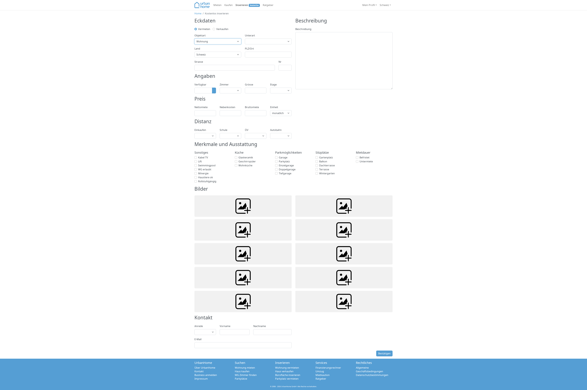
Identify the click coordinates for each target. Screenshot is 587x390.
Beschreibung (303, 29)
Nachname (259, 326)
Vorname (225, 326)
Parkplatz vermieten (287, 378)
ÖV (246, 130)
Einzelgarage (286, 165)
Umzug (320, 371)
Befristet (364, 157)
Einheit (274, 107)
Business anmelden (205, 375)
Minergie (203, 173)
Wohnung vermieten (287, 367)
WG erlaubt (204, 169)
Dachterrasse (327, 165)
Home (197, 13)
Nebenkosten (227, 107)
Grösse (249, 84)
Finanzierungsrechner (328, 367)
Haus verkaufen (284, 371)
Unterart (250, 35)
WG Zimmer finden (246, 375)
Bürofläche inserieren (287, 375)
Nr (280, 61)
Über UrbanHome (204, 367)
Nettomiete (201, 107)
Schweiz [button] (384, 5)
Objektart (200, 35)
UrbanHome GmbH (289, 386)
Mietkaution (323, 375)
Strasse (198, 61)
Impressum (201, 378)
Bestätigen (384, 353)
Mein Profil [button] (368, 5)
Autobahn (276, 130)
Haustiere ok (205, 177)
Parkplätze (241, 378)
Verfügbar (200, 84)
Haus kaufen (242, 371)
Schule (223, 130)
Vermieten (204, 29)
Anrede (198, 326)
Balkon (323, 161)
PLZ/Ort (249, 48)
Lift (200, 161)
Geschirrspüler (247, 161)
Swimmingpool (207, 165)
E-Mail (197, 339)
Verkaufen (222, 29)
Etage (273, 84)
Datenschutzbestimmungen (372, 375)
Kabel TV (203, 157)
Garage (283, 157)
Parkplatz (284, 161)
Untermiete (366, 161)
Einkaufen (200, 130)
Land (197, 48)
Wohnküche (245, 165)
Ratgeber (268, 5)
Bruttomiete (252, 107)
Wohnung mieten (245, 367)
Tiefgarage (285, 173)
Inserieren (247, 5)
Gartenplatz (326, 157)
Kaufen (228, 5)
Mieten (217, 5)
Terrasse (324, 169)
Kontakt (199, 371)
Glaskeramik (245, 157)
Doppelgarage (287, 169)
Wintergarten (327, 173)
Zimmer (224, 84)
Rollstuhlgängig (207, 181)
